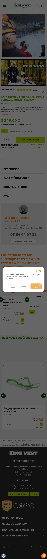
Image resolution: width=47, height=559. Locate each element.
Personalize (24, 286)
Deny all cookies (11, 286)
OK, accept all (36, 286)
